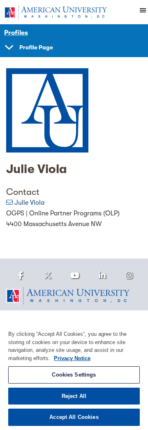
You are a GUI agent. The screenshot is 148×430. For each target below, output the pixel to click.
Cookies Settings (74, 375)
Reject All (74, 396)
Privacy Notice (72, 358)
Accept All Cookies (73, 417)
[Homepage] (74, 296)
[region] (74, 370)
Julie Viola (29, 202)
